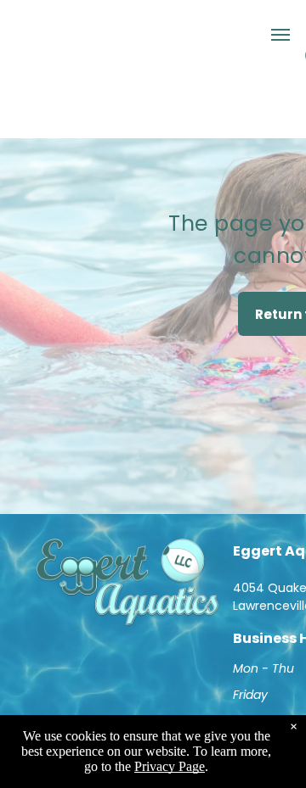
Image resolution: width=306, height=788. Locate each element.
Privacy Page (169, 766)
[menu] (281, 35)
